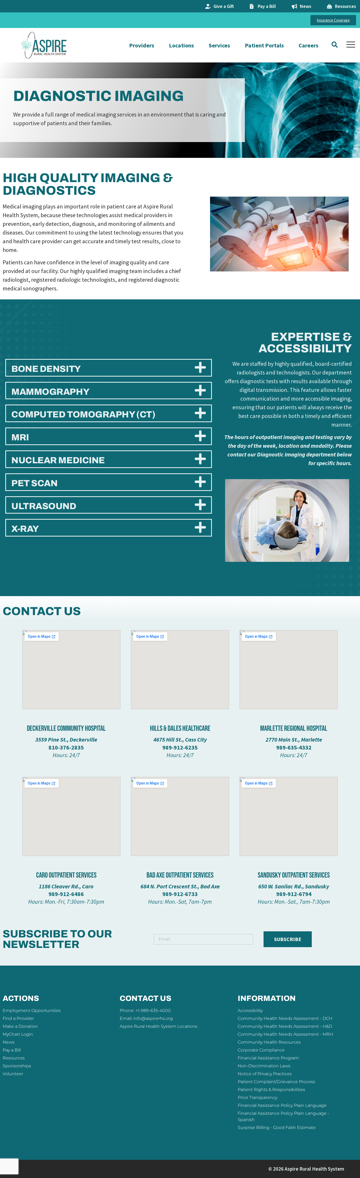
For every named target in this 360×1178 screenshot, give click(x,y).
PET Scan (34, 483)
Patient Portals (264, 45)
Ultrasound (43, 506)
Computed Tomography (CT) (83, 414)
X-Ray (25, 529)
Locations (181, 45)
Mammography (50, 392)
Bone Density (46, 369)
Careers (308, 45)
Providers (141, 45)
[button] (334, 45)
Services (219, 45)
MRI (20, 437)
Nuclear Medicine (58, 460)
